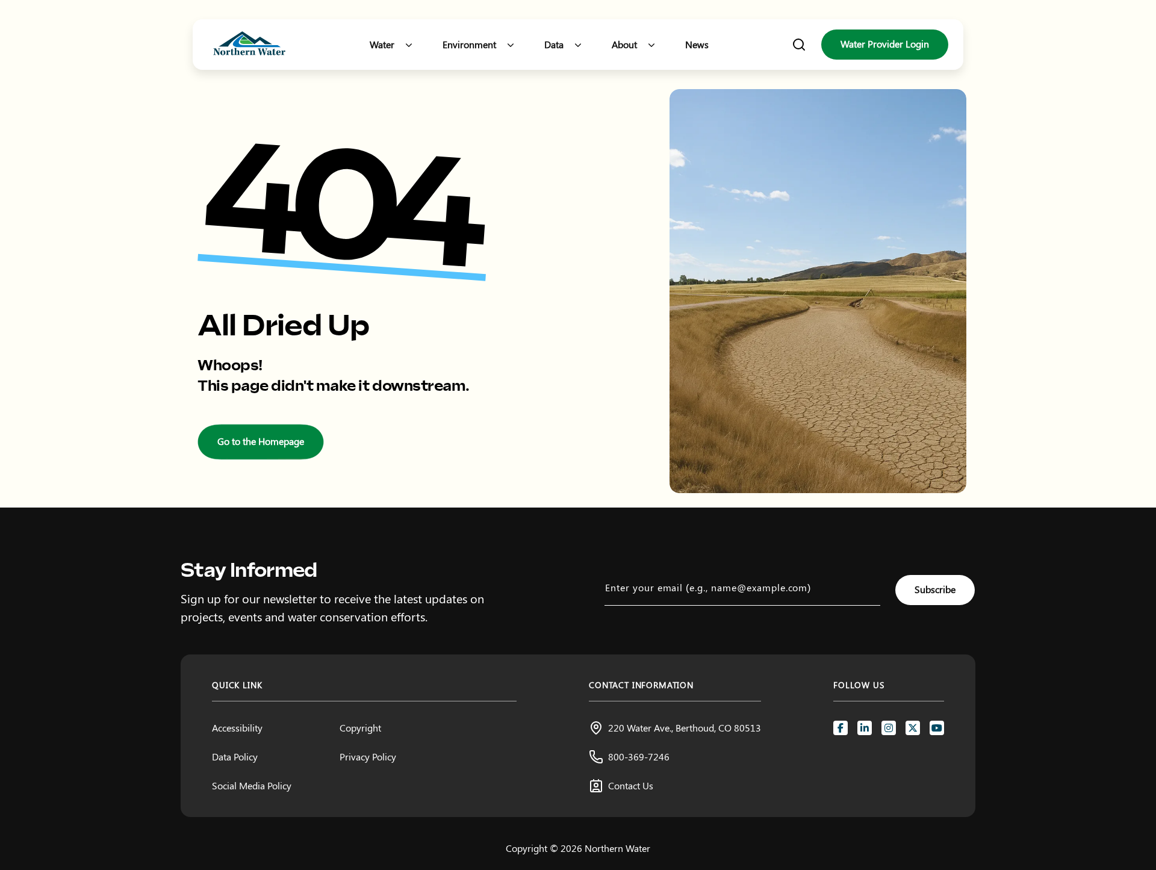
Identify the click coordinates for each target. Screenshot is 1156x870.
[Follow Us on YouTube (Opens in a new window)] (937, 728)
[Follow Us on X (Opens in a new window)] (913, 728)
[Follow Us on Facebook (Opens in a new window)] (840, 728)
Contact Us (630, 785)
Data (554, 44)
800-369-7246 (639, 756)
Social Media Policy (251, 785)
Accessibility (237, 727)
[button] (408, 44)
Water (382, 44)
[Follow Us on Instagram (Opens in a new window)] (888, 728)
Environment (469, 44)
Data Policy (235, 756)
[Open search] (799, 45)
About (624, 44)
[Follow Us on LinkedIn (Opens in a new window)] (864, 728)
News (697, 44)
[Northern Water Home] (249, 44)
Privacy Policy (368, 756)
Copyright (360, 727)
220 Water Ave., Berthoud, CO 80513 (684, 727)
